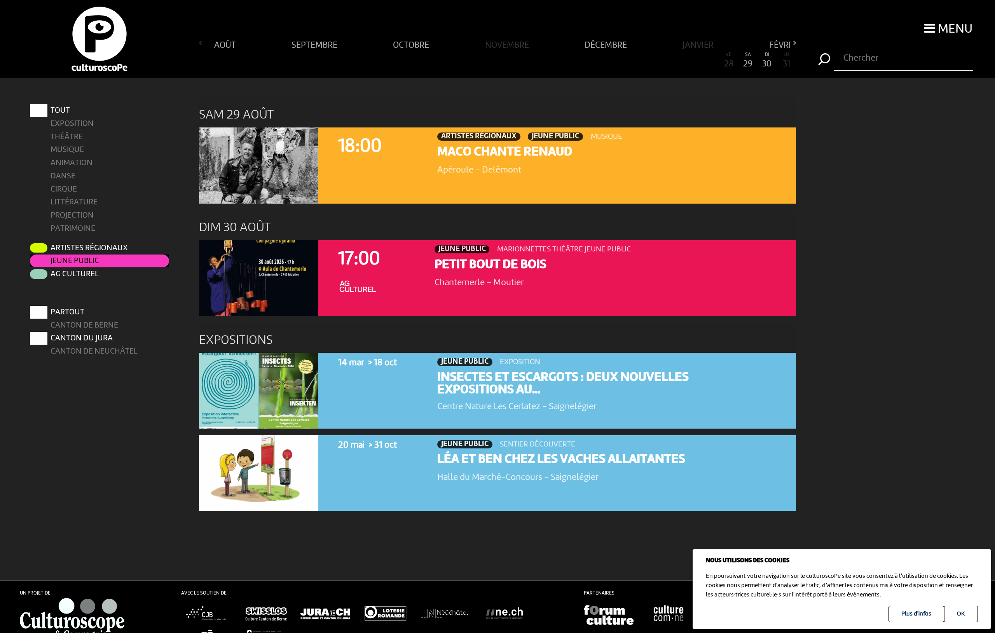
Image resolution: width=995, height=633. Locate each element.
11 (401, 60)
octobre (412, 44)
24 (651, 60)
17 (516, 60)
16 (497, 60)
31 (786, 60)
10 (382, 60)
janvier (699, 44)
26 (690, 60)
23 (632, 60)
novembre (508, 44)
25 (670, 60)
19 (555, 60)
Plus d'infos (916, 614)
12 (420, 60)
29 (747, 60)
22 (613, 60)
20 (575, 60)
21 (594, 60)
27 (709, 60)
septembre (315, 44)
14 (459, 60)
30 (767, 60)
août (226, 44)
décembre (607, 44)
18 (536, 60)
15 (478, 60)
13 (439, 60)
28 (728, 60)
